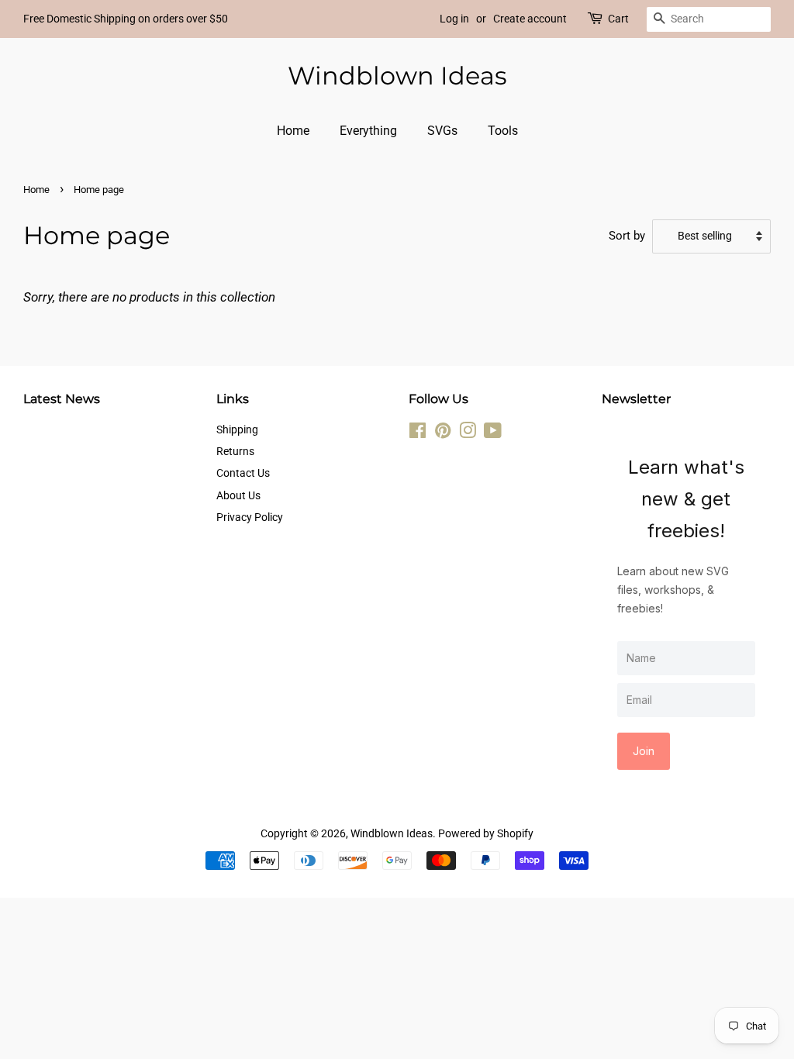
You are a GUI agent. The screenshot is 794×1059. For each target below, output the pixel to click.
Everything (368, 130)
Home (293, 130)
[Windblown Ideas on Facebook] (417, 433)
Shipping (237, 429)
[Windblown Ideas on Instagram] (467, 433)
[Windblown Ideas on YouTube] (493, 433)
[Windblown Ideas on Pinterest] (442, 433)
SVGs (442, 130)
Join (643, 750)
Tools (503, 130)
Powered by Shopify (485, 833)
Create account (530, 18)
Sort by (627, 236)
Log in (454, 18)
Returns (235, 451)
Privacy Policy (249, 517)
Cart (618, 18)
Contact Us (243, 473)
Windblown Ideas (397, 76)
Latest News (61, 399)
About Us (238, 495)
